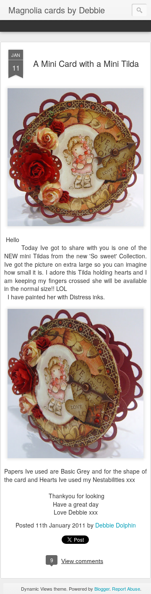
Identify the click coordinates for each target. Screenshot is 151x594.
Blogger (101, 588)
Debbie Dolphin (115, 525)
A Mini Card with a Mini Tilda (86, 63)
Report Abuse (126, 588)
